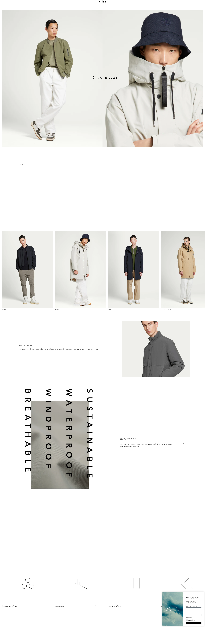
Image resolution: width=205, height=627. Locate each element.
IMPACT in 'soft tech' (111, 309)
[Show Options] (200, 615)
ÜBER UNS (21, 164)
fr (202, 1)
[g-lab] (102, 2)
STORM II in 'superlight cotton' (166, 309)
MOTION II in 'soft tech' (6, 309)
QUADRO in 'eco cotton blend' (60, 309)
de (199, 1)
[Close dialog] (203, 593)
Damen (7, 1)
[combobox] (193, 615)
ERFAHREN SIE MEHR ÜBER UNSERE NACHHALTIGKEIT (129, 446)
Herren (11, 1)
